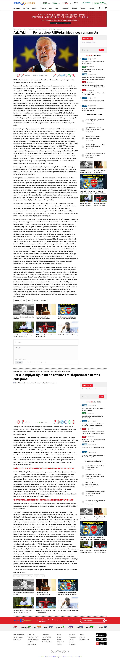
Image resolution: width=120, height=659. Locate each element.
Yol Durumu (89, 627)
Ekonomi (43, 8)
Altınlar (59, 634)
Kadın (57, 8)
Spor (50, 8)
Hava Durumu (48, 627)
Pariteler (80, 627)
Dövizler (59, 637)
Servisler (26, 8)
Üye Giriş (82, 634)
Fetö (24, 300)
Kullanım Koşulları (71, 657)
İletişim (47, 657)
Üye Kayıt (82, 637)
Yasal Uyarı (79, 657)
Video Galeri (72, 637)
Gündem (34, 8)
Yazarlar (83, 8)
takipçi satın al (32, 644)
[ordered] (34, 362)
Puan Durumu (60, 627)
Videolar (74, 8)
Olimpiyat (29, 576)
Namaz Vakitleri (26, 627)
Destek (23, 576)
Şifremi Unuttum (84, 639)
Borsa (15, 627)
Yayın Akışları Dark (33, 637)
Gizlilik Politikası (53, 657)
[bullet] (37, 362)
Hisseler (70, 627)
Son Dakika (16, 8)
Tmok (42, 576)
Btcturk (16, 576)
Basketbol (31, 29)
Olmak (36, 576)
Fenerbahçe (17, 300)
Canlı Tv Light (17, 639)
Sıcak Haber (72, 644)
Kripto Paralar (102, 627)
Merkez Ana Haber (17, 29)
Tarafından (43, 300)
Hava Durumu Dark (18, 634)
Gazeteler (92, 8)
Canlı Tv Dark (31, 634)
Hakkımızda (41, 657)
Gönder (19, 362)
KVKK (64, 657)
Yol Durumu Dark (18, 637)
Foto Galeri (65, 8)
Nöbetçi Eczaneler (33, 639)
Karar (29, 300)
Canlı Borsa (45, 634)
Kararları (36, 300)
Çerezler (60, 657)
